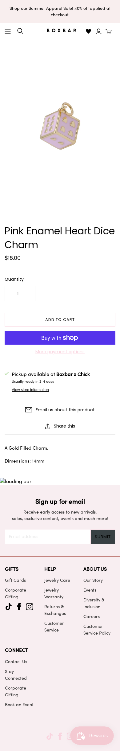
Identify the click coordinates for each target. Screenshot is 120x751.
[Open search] (20, 31)
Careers (91, 616)
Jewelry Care (57, 580)
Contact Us (16, 661)
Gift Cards (15, 580)
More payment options (60, 352)
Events (89, 590)
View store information (30, 390)
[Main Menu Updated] (8, 31)
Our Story (93, 580)
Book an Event (19, 704)
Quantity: (15, 279)
